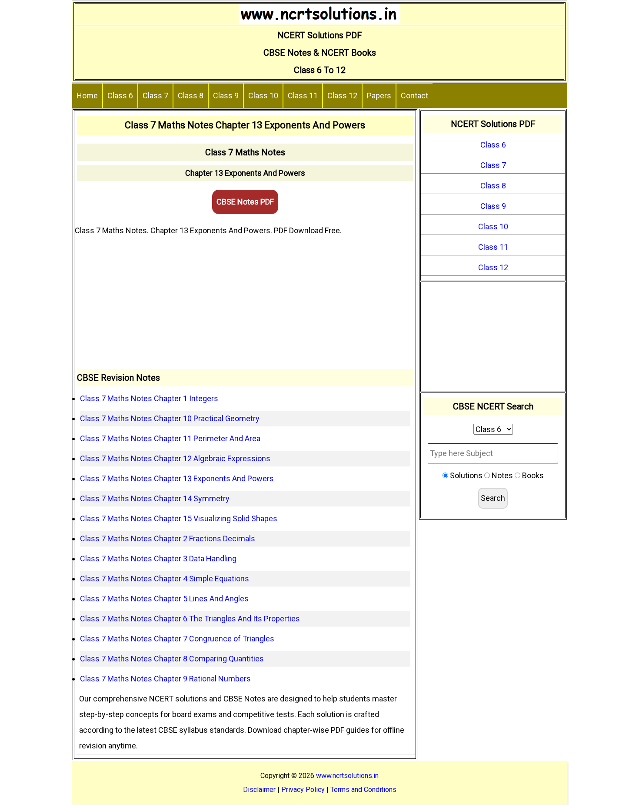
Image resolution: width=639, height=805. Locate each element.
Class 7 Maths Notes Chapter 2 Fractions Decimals (167, 538)
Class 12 (342, 95)
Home (87, 95)
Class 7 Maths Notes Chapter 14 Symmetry (155, 498)
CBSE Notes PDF (245, 201)
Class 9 (226, 95)
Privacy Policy (303, 789)
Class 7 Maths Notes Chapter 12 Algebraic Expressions (175, 458)
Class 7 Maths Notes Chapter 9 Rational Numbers (165, 678)
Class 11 (303, 95)
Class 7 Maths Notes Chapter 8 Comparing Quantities (172, 658)
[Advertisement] (245, 304)
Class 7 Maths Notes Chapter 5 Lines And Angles (164, 598)
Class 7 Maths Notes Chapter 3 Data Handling (158, 558)
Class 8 (190, 95)
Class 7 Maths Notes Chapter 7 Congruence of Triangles (177, 638)
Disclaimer (259, 789)
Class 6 (120, 95)
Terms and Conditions (363, 789)
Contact (414, 95)
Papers (379, 95)
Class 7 (155, 95)
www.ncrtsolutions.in (347, 775)
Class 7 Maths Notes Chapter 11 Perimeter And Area (170, 438)
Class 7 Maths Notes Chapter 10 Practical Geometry (170, 418)
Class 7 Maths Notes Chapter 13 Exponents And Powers (177, 478)
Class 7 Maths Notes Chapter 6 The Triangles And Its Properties (190, 618)
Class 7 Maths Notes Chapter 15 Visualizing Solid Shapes (178, 518)
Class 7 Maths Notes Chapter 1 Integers (149, 398)
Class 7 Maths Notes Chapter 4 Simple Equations (164, 578)
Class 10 (263, 95)
